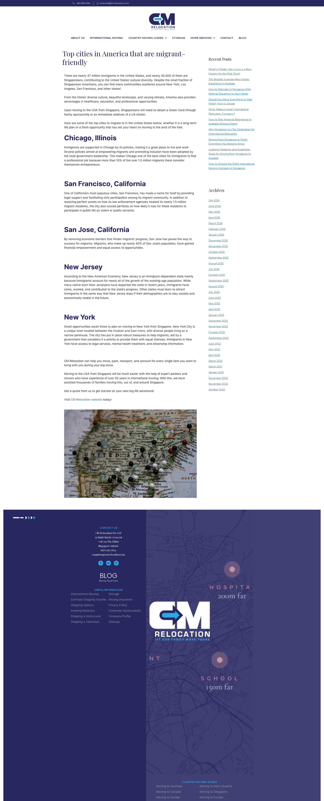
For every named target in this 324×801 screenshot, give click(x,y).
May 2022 (214, 349)
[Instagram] (116, 563)
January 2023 (216, 315)
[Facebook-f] (100, 563)
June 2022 (215, 343)
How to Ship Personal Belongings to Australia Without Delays (230, 121)
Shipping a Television (85, 621)
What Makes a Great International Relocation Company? (229, 111)
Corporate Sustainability (125, 610)
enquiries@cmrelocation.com (108, 554)
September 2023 (218, 280)
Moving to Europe (168, 797)
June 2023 (215, 297)
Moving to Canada (168, 791)
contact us (108, 528)
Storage (114, 594)
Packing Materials (83, 610)
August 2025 (216, 263)
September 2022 (218, 338)
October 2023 (217, 274)
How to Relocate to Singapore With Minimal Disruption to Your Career (230, 91)
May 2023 (214, 303)
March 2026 (215, 223)
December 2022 (218, 320)
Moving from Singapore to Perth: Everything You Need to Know (228, 141)
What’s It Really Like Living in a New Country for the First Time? (230, 71)
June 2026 (215, 206)
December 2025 (218, 240)
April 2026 (214, 217)
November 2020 (218, 383)
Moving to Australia (169, 786)
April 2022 (214, 355)
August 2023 (216, 286)
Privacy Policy (118, 605)
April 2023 (214, 309)
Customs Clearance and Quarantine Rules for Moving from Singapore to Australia (230, 154)
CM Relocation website (86, 399)
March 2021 (215, 366)
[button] (147, 37)
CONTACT (226, 37)
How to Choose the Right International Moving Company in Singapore (232, 166)
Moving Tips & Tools (108, 580)
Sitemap (114, 621)
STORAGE (178, 37)
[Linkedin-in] (108, 563)
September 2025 (218, 257)
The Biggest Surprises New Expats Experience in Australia (229, 81)
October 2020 (217, 389)
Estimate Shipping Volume (88, 599)
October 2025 (217, 252)
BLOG (242, 37)
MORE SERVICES (201, 37)
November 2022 (218, 326)
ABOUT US (78, 37)
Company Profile (120, 616)
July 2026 (214, 200)
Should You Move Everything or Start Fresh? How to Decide (230, 101)
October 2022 (217, 332)
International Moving (106, 37)
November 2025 (218, 246)
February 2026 (217, 229)
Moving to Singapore (213, 791)
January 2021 (216, 372)
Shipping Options (82, 605)
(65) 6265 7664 (108, 550)
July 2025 (214, 269)
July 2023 (214, 292)
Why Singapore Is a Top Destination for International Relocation (232, 131)
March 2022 (215, 360)
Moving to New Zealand (216, 786)
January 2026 (216, 234)
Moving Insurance (120, 599)
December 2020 (218, 378)
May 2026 (214, 211)
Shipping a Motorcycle (86, 616)
